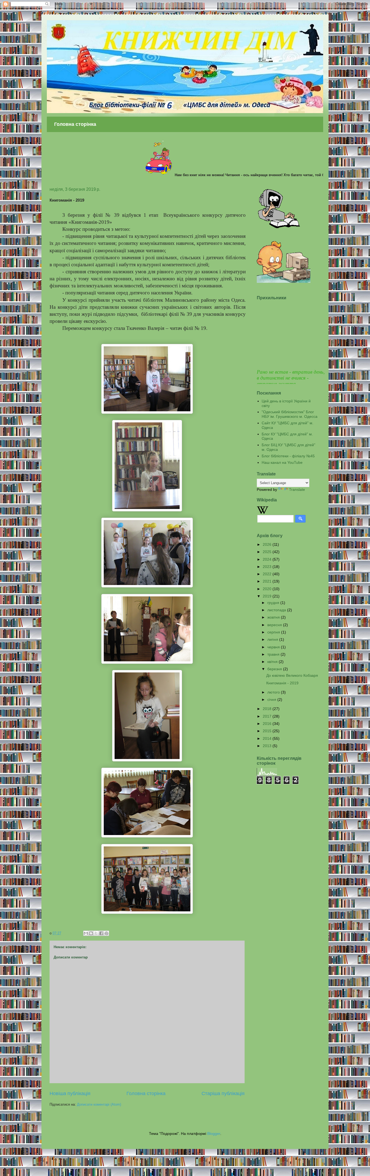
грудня (273, 602)
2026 (267, 544)
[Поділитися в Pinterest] (106, 933)
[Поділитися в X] (96, 933)
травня (274, 654)
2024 (267, 559)
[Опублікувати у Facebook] (101, 933)
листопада (277, 610)
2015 (267, 731)
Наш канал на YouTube (282, 462)
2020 (267, 589)
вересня (275, 625)
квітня (273, 661)
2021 (267, 581)
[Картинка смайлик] (279, 227)
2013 (267, 746)
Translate (297, 489)
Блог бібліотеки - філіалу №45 (288, 456)
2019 (267, 596)
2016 (267, 723)
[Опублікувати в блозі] (91, 933)
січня (272, 699)
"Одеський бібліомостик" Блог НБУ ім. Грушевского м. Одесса (289, 414)
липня (273, 639)
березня (275, 669)
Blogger (213, 1133)
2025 (267, 552)
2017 (267, 716)
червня (274, 647)
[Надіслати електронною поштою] (86, 933)
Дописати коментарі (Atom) (99, 1104)
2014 (267, 738)
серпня (274, 632)
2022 (267, 574)
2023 (267, 566)
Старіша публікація (223, 1093)
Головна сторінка (75, 124)
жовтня (274, 617)
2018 (267, 709)
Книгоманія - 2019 (282, 683)
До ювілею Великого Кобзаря (292, 675)
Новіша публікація (70, 1093)
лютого (274, 692)
